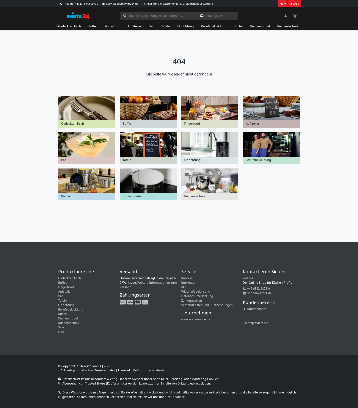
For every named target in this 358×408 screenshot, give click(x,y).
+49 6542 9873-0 (258, 288)
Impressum (189, 283)
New (61, 332)
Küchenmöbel (260, 26)
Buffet (92, 26)
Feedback (178, 397)
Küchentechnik (287, 26)
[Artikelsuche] (125, 15)
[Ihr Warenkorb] (295, 15)
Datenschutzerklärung (197, 296)
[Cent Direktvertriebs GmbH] (78, 15)
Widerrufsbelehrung (195, 291)
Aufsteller (134, 26)
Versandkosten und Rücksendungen (207, 305)
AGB (184, 287)
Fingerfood (112, 26)
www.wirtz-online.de (195, 319)
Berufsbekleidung (213, 26)
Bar (151, 26)
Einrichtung (185, 26)
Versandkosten (157, 370)
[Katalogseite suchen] (202, 15)
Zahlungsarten (191, 300)
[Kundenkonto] (286, 15)
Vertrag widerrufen (256, 323)
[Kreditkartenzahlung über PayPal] (130, 302)
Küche (238, 26)
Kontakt (186, 278)
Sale (61, 327)
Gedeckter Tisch (69, 26)
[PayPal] (123, 302)
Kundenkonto (256, 309)
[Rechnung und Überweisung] (145, 302)
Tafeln (165, 26)
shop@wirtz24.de (259, 293)
